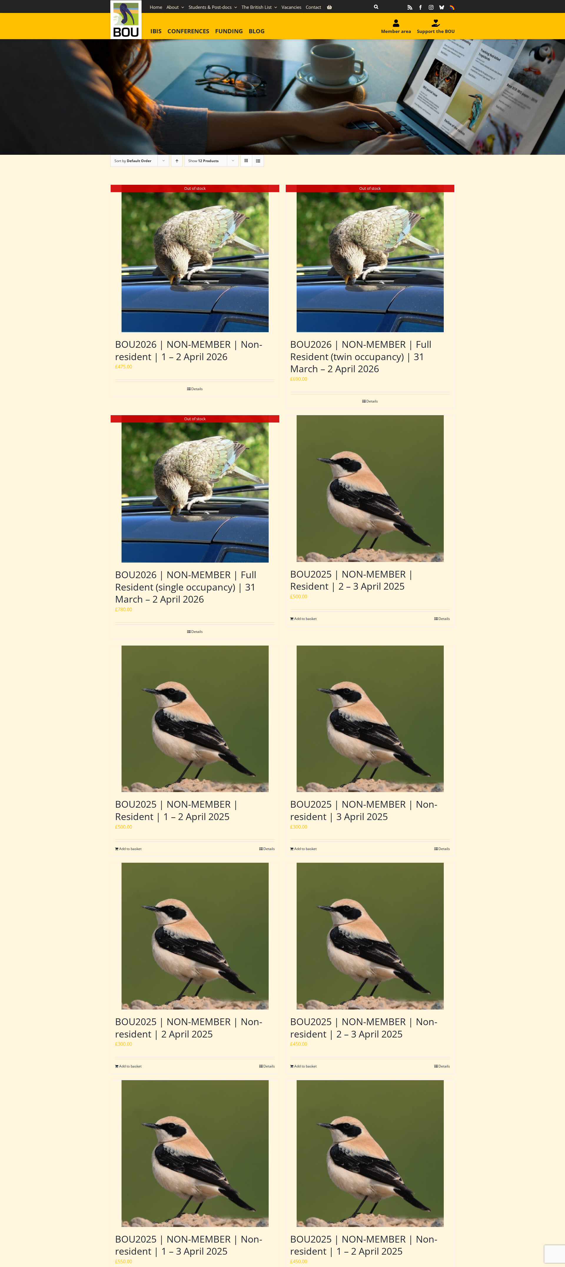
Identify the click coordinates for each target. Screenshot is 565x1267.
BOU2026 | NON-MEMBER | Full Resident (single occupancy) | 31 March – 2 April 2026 (185, 586)
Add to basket (305, 618)
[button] (376, 6)
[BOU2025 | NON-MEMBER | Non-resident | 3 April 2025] (370, 719)
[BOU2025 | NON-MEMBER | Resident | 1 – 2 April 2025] (195, 719)
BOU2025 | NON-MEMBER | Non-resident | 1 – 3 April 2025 (188, 1245)
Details (197, 388)
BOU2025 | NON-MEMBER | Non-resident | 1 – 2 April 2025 (363, 1245)
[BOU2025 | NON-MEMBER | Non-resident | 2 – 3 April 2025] (370, 936)
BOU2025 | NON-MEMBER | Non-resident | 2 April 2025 (188, 1027)
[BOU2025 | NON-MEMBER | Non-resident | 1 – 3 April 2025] (195, 1153)
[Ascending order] (176, 161)
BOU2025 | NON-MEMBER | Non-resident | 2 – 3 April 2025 (363, 1027)
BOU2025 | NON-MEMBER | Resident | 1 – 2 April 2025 (176, 810)
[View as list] (258, 161)
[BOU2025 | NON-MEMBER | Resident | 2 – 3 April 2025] (370, 488)
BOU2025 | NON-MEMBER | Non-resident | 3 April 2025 (363, 810)
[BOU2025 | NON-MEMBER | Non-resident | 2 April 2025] (195, 936)
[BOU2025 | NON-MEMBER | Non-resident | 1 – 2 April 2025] (370, 1153)
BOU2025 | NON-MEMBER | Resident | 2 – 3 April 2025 (351, 580)
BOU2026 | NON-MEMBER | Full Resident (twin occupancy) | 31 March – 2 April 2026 (360, 356)
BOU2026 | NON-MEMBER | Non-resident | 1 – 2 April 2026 (188, 350)
